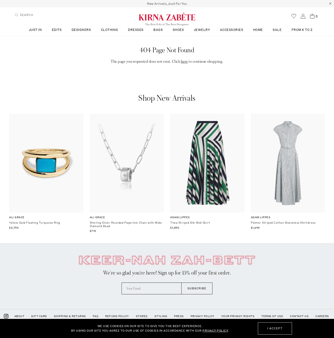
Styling (161, 316)
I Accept (275, 328)
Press (179, 316)
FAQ (96, 316)
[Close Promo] (330, 3)
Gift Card (39, 316)
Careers (322, 316)
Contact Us (299, 316)
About (19, 316)
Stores (142, 316)
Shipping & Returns (70, 316)
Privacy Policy (202, 316)
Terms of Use (272, 316)
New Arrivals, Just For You (167, 3)
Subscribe (196, 288)
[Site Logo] (167, 16)
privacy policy (215, 330)
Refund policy (117, 316)
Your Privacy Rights (238, 316)
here (184, 61)
